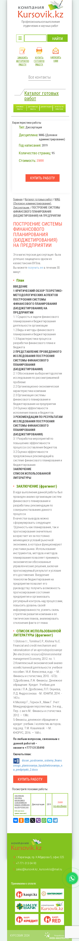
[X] (32, 820)
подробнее (60, 806)
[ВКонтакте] (15, 820)
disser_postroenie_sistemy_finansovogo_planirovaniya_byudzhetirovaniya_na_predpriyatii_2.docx (37, 765)
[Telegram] (55, 820)
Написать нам (55, 59)
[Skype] (49, 820)
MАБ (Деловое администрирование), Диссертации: (36, 203)
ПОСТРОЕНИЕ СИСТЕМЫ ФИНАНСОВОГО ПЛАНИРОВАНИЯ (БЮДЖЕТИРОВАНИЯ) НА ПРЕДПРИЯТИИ (22, 801)
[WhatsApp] (44, 820)
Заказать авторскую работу (22, 61)
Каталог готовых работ (41, 95)
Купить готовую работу (39, 61)
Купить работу (30, 779)
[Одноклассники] (21, 820)
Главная (17, 199)
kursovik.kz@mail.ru (50, 869)
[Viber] (38, 820)
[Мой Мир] (27, 820)
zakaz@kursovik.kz (26, 869)
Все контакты (39, 77)
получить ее (36, 267)
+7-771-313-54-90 (26, 863)
